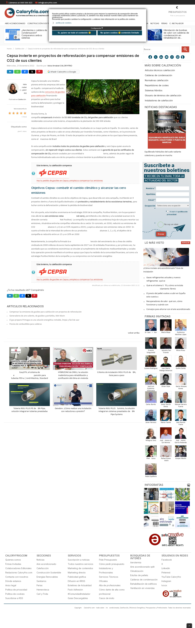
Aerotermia (135, 562)
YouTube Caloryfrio (171, 577)
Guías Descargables (78, 598)
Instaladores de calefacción (159, 100)
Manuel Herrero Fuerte (181, 406)
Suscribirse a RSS (14, 598)
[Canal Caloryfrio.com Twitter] (155, 57)
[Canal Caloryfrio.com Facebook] (150, 57)
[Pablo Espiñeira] (151, 470)
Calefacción (19, 49)
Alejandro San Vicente (166, 352)
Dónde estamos (13, 581)
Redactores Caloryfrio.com (18, 572)
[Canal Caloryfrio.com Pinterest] (177, 57)
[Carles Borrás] (151, 398)
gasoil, (20, 131)
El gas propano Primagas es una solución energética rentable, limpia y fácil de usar (44, 320)
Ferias (164, 23)
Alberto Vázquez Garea (181, 388)
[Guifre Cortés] (181, 362)
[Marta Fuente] (166, 416)
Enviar (161, 234)
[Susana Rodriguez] (151, 362)
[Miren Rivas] (181, 344)
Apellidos (150, 194)
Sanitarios (41, 581)
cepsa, (24, 131)
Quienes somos (13, 559)
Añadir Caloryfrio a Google (63, 71)
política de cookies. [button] (64, 23)
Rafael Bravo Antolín (166, 460)
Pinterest (165, 572)
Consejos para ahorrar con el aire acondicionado (168, 309)
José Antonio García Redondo (181, 442)
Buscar (185, 49)
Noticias (154, 23)
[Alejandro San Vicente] (166, 344)
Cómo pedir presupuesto (111, 564)
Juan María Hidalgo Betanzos (165, 370)
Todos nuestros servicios (80, 564)
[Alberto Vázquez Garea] (181, 380)
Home (9, 49)
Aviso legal (10, 585)
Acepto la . (177, 213)
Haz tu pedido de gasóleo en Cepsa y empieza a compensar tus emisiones (70, 181)
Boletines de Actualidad (80, 585)
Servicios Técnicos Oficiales (108, 579)
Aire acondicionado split (142, 566)
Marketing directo (77, 572)
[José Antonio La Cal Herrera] (166, 434)
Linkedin (165, 568)
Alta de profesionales (110, 585)
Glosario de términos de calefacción (163, 95)
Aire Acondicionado (15, 23)
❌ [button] (144, 11)
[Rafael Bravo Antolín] (166, 452)
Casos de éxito (106, 598)
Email (151, 200)
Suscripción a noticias (79, 559)
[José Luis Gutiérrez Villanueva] (151, 380)
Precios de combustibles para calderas (25, 324)
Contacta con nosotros (16, 577)
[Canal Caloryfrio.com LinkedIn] (161, 57)
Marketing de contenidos (80, 568)
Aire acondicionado (46, 564)
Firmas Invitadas (13, 564)
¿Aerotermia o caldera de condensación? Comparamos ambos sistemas (34, 34)
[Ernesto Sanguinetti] (151, 344)
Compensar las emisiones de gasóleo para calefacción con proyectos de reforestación (45, 312)
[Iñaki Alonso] (151, 452)
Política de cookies (15, 594)
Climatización (136, 571)
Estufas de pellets (139, 575)
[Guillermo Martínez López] (181, 326)
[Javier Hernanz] (151, 416)
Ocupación (150, 207)
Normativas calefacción (156, 80)
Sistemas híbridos (153, 90)
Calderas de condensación (158, 75)
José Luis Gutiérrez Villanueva (151, 389)
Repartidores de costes (157, 85)
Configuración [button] (97, 28)
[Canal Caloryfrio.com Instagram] (172, 57)
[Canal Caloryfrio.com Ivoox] (183, 57)
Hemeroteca (43, 589)
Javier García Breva (166, 406)
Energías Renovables (47, 577)
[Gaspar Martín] (181, 452)
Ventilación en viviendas (142, 588)
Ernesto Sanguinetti (151, 352)
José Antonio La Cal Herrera (166, 442)
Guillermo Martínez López (180, 334)
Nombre (150, 188)
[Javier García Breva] (166, 398)
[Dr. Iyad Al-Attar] (151, 326)
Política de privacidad (16, 589)
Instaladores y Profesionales (106, 570)
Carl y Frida (42, 594)
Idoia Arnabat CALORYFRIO (60, 66)
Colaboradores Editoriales (18, 568)
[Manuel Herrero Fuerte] (181, 398)
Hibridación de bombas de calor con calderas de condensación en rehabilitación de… (176, 34)
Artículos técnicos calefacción (160, 70)
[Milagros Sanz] (151, 434)
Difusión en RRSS (76, 581)
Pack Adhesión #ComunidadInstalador (79, 591)
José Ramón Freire (180, 424)
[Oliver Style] (166, 380)
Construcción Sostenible (40, 23)
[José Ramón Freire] (181, 416)
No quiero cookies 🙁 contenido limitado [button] (119, 33)
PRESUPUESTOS (177, 12)
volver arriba (133, 333)
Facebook (166, 559)
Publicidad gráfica (77, 577)
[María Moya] (166, 326)
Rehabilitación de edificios (143, 584)
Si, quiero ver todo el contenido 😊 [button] (74, 33)
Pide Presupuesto (108, 559)
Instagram (166, 581)
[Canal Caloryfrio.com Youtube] (166, 57)
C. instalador (176, 23)
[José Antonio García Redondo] (181, 434)
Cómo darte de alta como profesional (112, 591)
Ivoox (164, 585)
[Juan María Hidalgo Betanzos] (166, 362)
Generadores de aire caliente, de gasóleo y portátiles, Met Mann (37, 316)
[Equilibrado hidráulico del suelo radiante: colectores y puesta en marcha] (166, 129)
